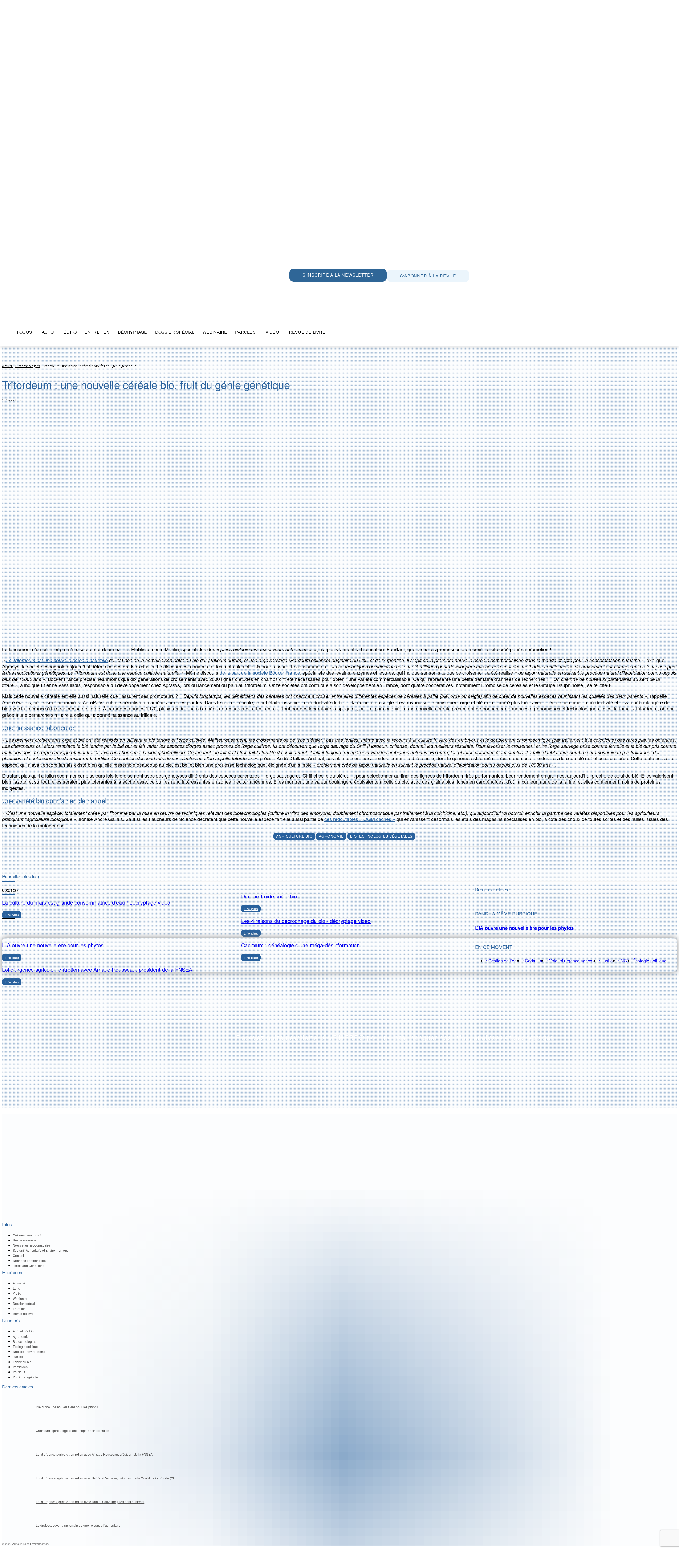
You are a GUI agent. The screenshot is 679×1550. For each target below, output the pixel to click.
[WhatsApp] (294, 287)
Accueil (7, 366)
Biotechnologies (27, 366)
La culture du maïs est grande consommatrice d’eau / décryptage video (86, 902)
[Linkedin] (318, 287)
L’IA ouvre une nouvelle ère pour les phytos (524, 927)
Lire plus (12, 982)
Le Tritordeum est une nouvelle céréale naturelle (57, 660)
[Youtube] (330, 287)
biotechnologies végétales (381, 836)
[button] (335, 332)
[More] (364, 860)
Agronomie (331, 836)
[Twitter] (306, 287)
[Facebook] (342, 287)
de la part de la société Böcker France (260, 672)
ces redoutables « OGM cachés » (359, 818)
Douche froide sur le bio (269, 896)
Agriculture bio (294, 836)
